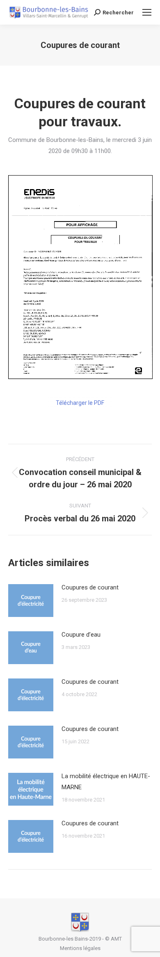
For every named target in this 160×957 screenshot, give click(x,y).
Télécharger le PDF (80, 403)
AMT (116, 939)
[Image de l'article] (30, 600)
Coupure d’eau (81, 634)
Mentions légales (80, 948)
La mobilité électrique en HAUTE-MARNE (106, 781)
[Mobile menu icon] (147, 12)
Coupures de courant (90, 587)
